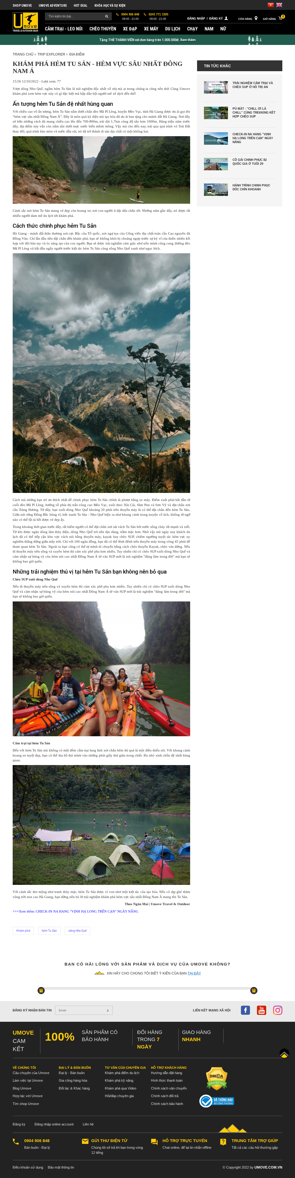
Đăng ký (216, 18)
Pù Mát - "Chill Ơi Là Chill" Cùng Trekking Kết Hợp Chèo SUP (254, 112)
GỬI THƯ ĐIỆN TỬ (109, 1141)
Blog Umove (22, 1088)
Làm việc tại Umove (28, 1080)
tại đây (194, 973)
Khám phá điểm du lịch (122, 1073)
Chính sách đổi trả (164, 1096)
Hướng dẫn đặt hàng (166, 1073)
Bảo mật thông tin (61, 1167)
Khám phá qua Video (120, 1088)
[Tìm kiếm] (106, 16)
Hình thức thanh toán (167, 1080)
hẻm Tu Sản (49, 930)
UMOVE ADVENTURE (53, 5)
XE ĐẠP (130, 29)
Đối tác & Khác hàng (74, 1088)
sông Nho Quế (77, 930)
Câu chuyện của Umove (31, 1073)
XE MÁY (151, 29)
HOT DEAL (81, 5)
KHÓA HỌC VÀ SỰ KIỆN (110, 5)
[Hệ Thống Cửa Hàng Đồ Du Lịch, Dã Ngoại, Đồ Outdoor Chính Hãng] (25, 22)
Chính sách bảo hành (167, 1104)
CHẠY (192, 29)
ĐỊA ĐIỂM (77, 54)
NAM (209, 29)
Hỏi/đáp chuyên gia (119, 1096)
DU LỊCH (172, 29)
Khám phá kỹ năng (119, 1080)
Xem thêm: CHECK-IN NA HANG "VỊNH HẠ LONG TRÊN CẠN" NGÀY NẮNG (75, 911)
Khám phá (23, 930)
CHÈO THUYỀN (102, 29)
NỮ (223, 29)
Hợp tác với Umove (28, 1096)
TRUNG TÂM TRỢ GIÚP (255, 1141)
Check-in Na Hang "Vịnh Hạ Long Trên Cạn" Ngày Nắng (253, 138)
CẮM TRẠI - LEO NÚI (64, 29)
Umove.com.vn (268, 1167)
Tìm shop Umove (26, 1104)
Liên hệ (88, 1124)
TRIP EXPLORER (51, 54)
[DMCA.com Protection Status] (216, 1078)
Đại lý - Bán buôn (72, 1073)
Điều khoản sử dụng (28, 1167)
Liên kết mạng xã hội (211, 1010)
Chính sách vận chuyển (169, 1088)
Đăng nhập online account (54, 1124)
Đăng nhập (196, 18)
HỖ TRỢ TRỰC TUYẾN (184, 1141)
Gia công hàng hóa (73, 1080)
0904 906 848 (37, 1141)
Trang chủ (23, 54)
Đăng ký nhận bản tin (32, 1010)
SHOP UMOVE (22, 5)
